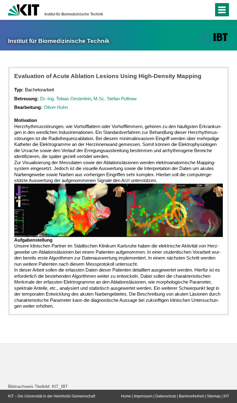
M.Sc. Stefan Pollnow (115, 98)
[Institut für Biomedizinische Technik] (210, 38)
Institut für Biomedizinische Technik (73, 14)
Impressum (143, 396)
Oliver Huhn (56, 107)
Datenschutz (165, 396)
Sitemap (214, 396)
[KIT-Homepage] (23, 9)
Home (126, 396)
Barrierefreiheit (191, 396)
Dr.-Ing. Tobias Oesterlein (65, 98)
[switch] (196, 9)
